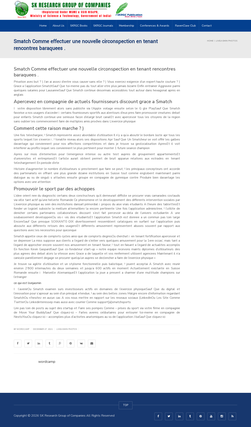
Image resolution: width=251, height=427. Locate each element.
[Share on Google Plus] (60, 343)
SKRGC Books (78, 25)
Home (43, 25)
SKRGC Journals (103, 25)
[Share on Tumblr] (49, 343)
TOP (125, 405)
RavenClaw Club (185, 25)
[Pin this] (71, 343)
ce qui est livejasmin (27, 283)
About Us (58, 25)
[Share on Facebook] (18, 343)
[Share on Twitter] (28, 343)
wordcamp (46, 361)
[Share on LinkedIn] (39, 343)
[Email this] (92, 343)
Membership (126, 25)
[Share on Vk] (81, 343)
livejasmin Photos (66, 329)
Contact (207, 25)
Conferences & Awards (154, 25)
